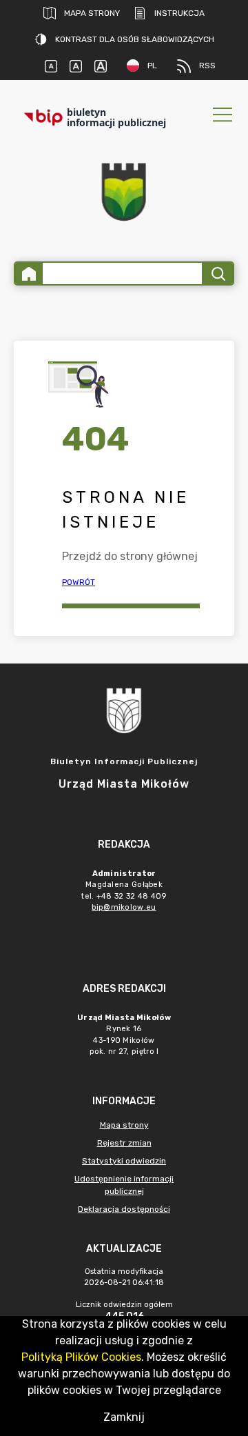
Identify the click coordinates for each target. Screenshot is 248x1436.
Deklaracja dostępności (124, 1209)
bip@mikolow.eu (124, 907)
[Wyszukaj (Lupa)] (217, 273)
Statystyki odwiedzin (124, 1161)
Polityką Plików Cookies (81, 1357)
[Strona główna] (29, 273)
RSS (207, 65)
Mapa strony (92, 13)
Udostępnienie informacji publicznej (124, 1185)
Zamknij (124, 1417)
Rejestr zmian (124, 1143)
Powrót (78, 582)
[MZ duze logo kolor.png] (124, 192)
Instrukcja (179, 13)
